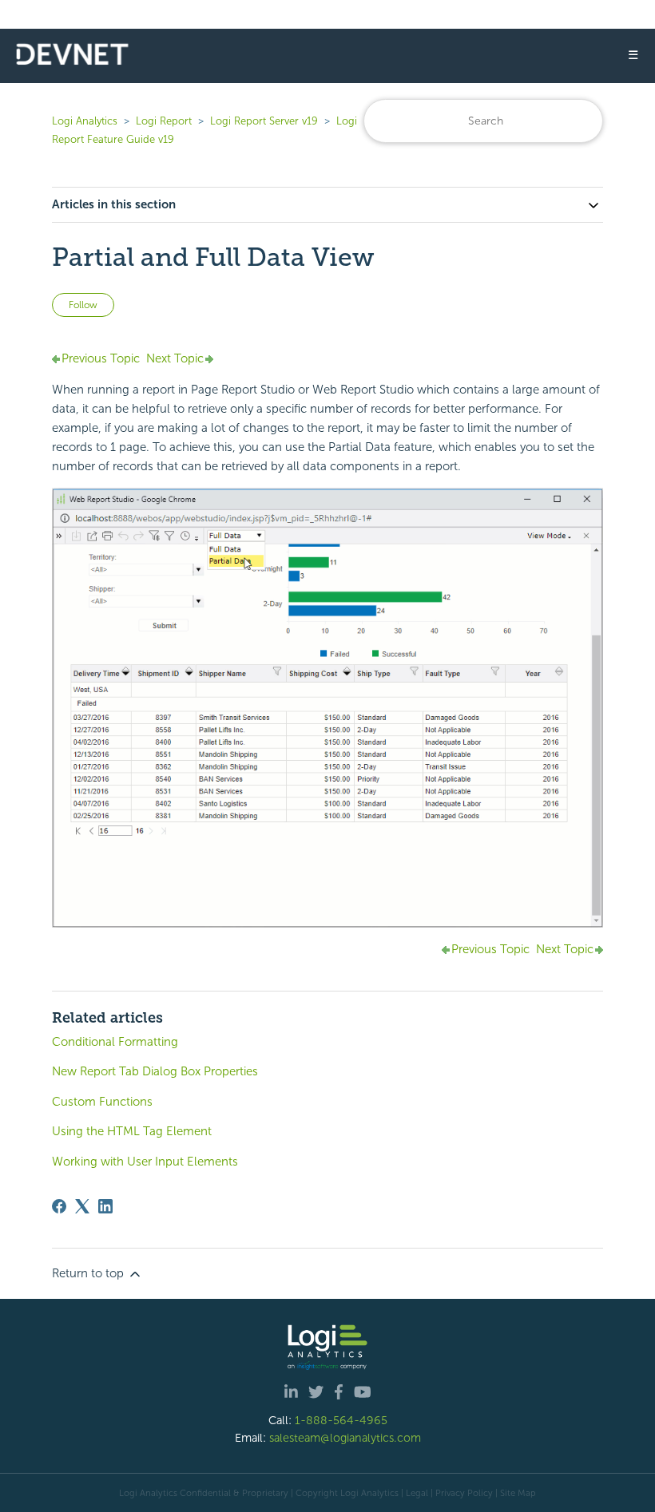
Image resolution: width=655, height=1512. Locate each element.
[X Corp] (82, 1206)
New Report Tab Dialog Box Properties (155, 1071)
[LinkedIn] (105, 1206)
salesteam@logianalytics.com (345, 1438)
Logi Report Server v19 (264, 121)
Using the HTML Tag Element (132, 1131)
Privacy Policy (464, 1492)
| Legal (414, 1492)
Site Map (518, 1492)
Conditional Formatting (115, 1042)
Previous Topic (101, 358)
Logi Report (164, 121)
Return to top (89, 1273)
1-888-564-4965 (341, 1420)
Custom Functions (102, 1101)
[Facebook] (59, 1206)
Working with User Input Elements (145, 1161)
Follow (83, 305)
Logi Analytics (84, 121)
